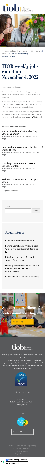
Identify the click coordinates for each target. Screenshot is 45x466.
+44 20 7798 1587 (24, 392)
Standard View (21, 446)
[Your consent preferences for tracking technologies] (4, 462)
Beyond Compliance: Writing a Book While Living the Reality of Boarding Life (21, 249)
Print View (12, 446)
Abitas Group (18, 360)
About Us (18, 322)
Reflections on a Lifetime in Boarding (22, 276)
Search (7, 206)
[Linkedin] (22, 413)
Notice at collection (11, 463)
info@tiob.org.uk (36, 117)
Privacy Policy (22, 405)
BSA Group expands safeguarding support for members (20, 258)
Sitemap (19, 451)
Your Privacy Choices (18, 460)
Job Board (36, 112)
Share (38, 51)
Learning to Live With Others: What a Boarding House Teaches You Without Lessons (22, 268)
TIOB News (14, 191)
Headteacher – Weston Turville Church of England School (22, 148)
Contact (18, 432)
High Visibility (32, 446)
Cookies (25, 451)
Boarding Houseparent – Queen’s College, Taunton (18, 164)
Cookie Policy (21, 399)
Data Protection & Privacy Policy (21, 402)
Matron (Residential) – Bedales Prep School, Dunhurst (19, 132)
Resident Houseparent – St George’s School (20, 180)
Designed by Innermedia (22, 454)
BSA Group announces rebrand (19, 240)
